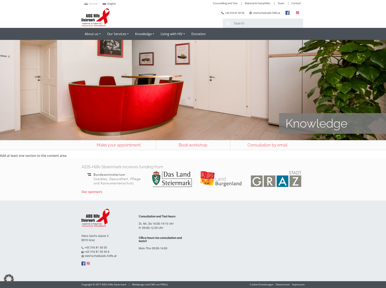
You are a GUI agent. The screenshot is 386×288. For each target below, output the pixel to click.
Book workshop (193, 145)
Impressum (298, 284)
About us (91, 34)
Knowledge (143, 34)
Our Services (116, 34)
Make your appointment (119, 145)
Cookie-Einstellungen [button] (261, 284)
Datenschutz (283, 284)
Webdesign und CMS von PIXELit (150, 284)
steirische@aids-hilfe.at (266, 13)
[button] (9, 279)
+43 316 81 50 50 (234, 13)
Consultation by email (267, 145)
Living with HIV (172, 34)
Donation (198, 34)
